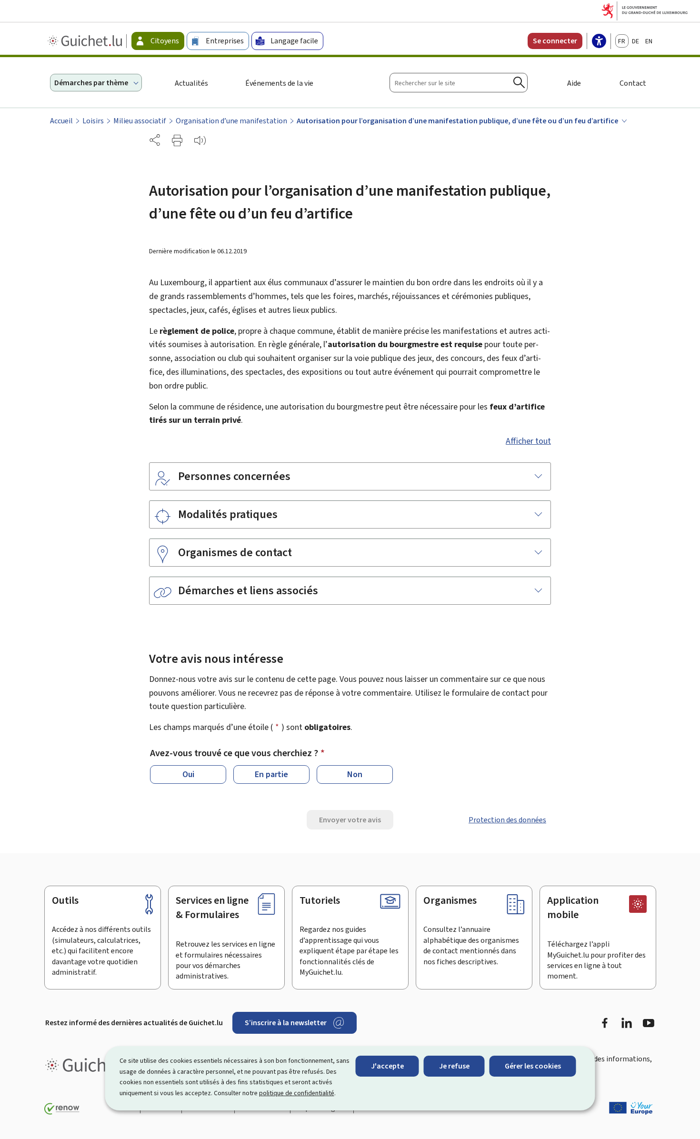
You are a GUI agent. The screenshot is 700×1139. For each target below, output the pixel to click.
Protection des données (507, 820)
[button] (177, 140)
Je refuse (454, 1066)
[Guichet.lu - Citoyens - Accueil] (86, 41)
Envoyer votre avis (350, 820)
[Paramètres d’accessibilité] (599, 42)
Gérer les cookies (533, 1066)
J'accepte (387, 1066)
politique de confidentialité (296, 1093)
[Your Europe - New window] (631, 1108)
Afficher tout (528, 441)
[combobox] (459, 82)
